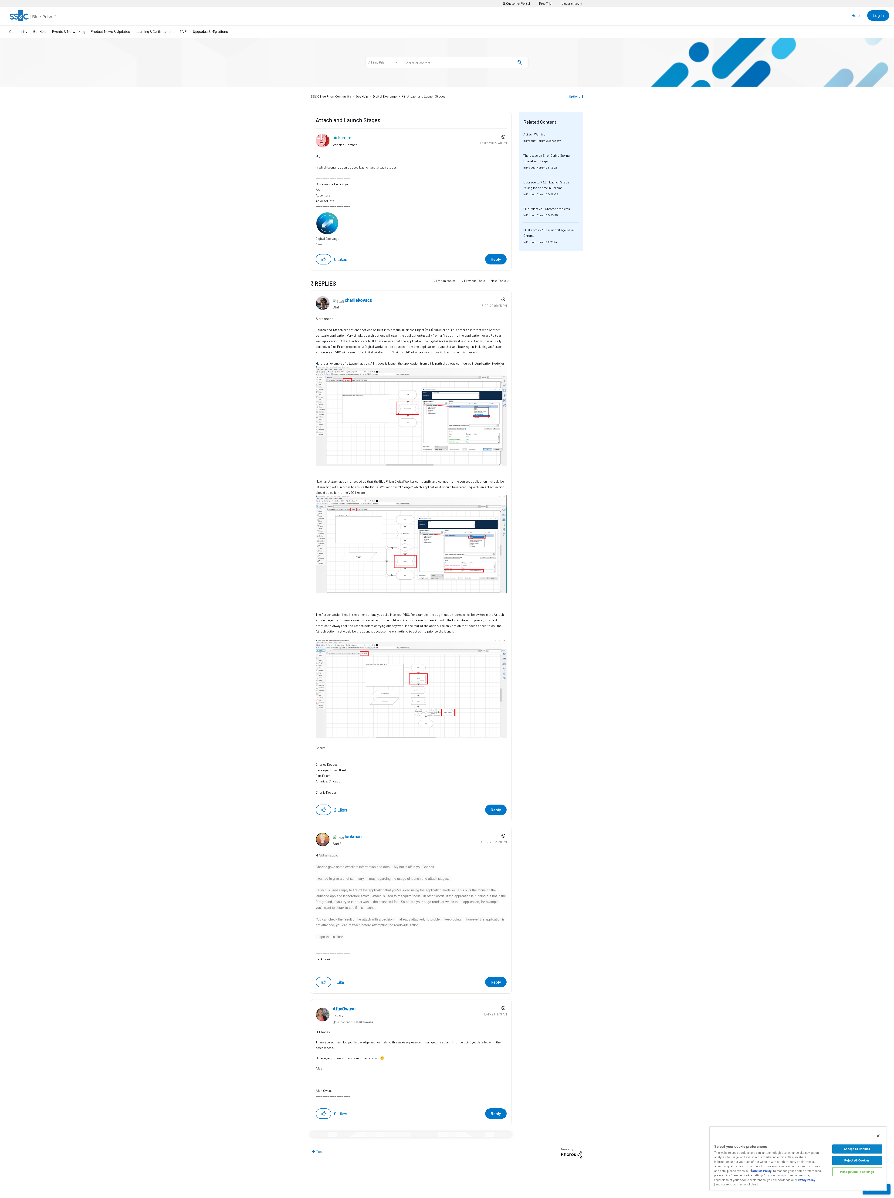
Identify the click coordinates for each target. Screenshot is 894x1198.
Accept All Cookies (857, 1149)
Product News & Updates (110, 31)
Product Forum (535, 140)
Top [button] (319, 1152)
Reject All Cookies (857, 1160)
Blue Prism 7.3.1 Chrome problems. (547, 209)
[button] (323, 259)
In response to (355, 1021)
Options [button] (574, 96)
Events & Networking (68, 31)
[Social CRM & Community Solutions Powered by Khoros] (571, 1153)
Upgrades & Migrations (210, 31)
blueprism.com (572, 3)
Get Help (39, 31)
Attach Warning (534, 134)
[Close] (878, 1136)
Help (856, 15)
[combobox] (464, 62)
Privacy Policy (805, 1180)
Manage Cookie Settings (857, 1172)
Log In (878, 15)
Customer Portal (517, 3)
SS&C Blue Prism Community (331, 96)
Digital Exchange (385, 96)
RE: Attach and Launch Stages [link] (423, 96)
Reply (496, 259)
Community (18, 31)
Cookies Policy (761, 1171)
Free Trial (545, 3)
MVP (183, 31)
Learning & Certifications (154, 31)
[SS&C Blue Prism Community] (32, 15)
